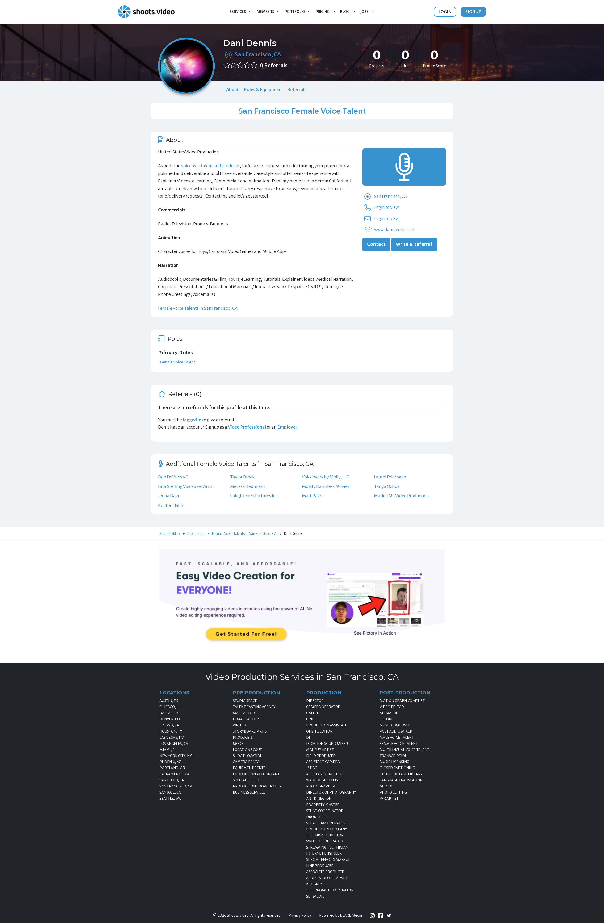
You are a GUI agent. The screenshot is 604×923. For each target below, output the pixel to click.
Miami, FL (167, 750)
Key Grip (314, 884)
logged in (192, 420)
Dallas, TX (168, 713)
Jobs (364, 11)
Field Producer (321, 756)
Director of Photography (331, 792)
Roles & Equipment (263, 89)
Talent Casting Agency (254, 707)
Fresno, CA (169, 725)
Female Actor (246, 719)
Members (265, 11)
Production (196, 534)
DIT (309, 737)
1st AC (311, 768)
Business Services (249, 792)
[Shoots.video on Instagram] (372, 915)
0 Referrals (274, 65)
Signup (473, 11)
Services (238, 11)
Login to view (386, 207)
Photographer (320, 786)
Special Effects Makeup (328, 859)
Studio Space (245, 701)
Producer (242, 737)
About (232, 89)
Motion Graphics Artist (402, 701)
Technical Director (325, 835)
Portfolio (295, 11)
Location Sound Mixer (327, 744)
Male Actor (244, 713)
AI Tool (386, 786)
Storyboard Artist (251, 731)
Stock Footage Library (401, 774)
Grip (310, 719)
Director (315, 701)
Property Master (323, 805)
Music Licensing (394, 762)
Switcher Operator (324, 841)
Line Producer (320, 866)
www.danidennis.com (395, 229)
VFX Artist (389, 798)
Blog (345, 11)
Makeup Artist (320, 750)
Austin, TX (168, 701)
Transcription (393, 756)
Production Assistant (327, 725)
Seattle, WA (170, 798)
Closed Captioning (397, 768)
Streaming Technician (327, 847)
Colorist (388, 719)
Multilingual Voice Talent (404, 750)
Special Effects (247, 780)
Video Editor (392, 707)
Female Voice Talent (177, 362)
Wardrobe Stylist (323, 780)
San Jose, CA (170, 792)
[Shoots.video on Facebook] (380, 915)
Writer (239, 725)
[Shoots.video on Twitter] (388, 915)
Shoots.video (169, 534)
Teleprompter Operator (329, 890)
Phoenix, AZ (170, 762)
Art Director (318, 798)
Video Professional (247, 427)
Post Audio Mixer (396, 731)
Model (239, 744)
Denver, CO (169, 719)
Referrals (296, 89)
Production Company (326, 829)
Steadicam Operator (326, 823)
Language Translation (401, 780)
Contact (376, 244)
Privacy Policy (300, 915)
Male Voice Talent (397, 737)
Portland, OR (172, 768)
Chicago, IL (169, 707)
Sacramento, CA (174, 774)
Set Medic (315, 896)
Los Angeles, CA (173, 744)
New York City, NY (175, 756)
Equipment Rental (250, 768)
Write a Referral (414, 244)
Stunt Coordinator (324, 811)
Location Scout (247, 750)
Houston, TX (170, 731)
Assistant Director (324, 774)
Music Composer (395, 725)
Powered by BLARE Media (340, 915)
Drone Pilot (317, 817)
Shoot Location (248, 756)
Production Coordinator (257, 786)
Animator (389, 713)
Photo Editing (393, 792)
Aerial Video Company (327, 878)
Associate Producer (325, 872)
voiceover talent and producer (210, 166)
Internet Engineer (324, 853)
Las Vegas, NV (171, 737)
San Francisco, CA (258, 54)
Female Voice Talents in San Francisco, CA (198, 308)
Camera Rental (247, 762)
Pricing (323, 11)
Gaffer (312, 713)
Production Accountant (256, 774)
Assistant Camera (323, 762)
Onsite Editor (319, 731)
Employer (287, 427)
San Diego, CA (171, 780)
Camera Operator (323, 707)
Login (445, 11)
